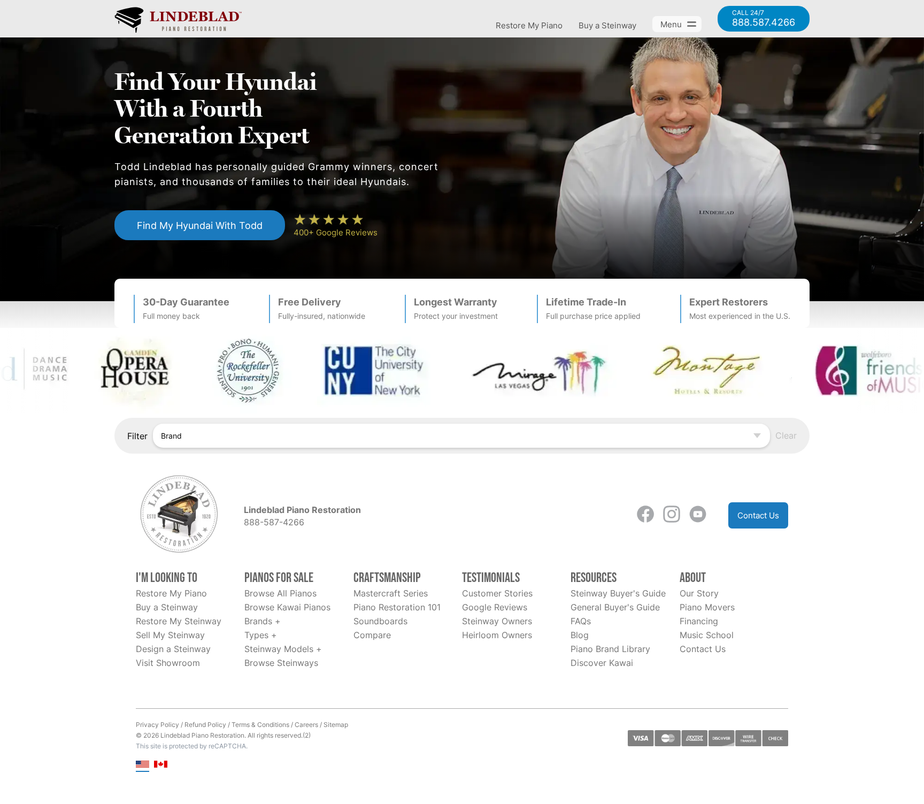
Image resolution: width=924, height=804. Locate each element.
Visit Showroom (168, 663)
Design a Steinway (173, 649)
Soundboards (380, 621)
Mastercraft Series (390, 593)
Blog (580, 635)
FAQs (581, 621)
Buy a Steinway (607, 25)
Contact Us (758, 515)
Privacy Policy (157, 724)
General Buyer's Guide (615, 607)
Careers (306, 724)
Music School (707, 635)
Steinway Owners (497, 621)
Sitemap (336, 724)
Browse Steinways (281, 663)
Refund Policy (205, 724)
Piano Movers (707, 607)
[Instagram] (672, 515)
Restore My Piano (529, 25)
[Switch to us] (142, 765)
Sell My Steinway (170, 635)
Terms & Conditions (260, 724)
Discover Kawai (602, 663)
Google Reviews (494, 607)
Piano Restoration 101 (397, 607)
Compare (372, 635)
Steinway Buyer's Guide (618, 593)
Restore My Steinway (178, 621)
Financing (699, 621)
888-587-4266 (274, 522)
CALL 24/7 (763, 18)
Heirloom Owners (497, 635)
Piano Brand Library (610, 649)
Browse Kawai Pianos (287, 607)
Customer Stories (497, 593)
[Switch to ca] (160, 765)
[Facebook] (645, 515)
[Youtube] (698, 515)
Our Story (699, 593)
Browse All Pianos (280, 593)
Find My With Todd (200, 225)
